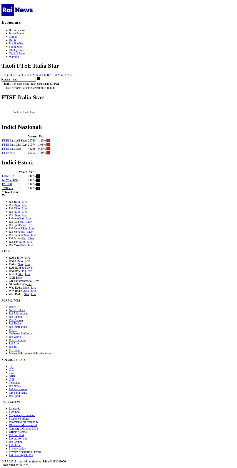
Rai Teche (15, 323)
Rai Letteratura (17, 340)
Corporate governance (22, 415)
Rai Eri (13, 330)
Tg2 (11, 369)
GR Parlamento (18, 392)
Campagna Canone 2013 (23, 428)
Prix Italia (14, 350)
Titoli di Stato (17, 53)
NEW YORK (10, 180)
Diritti (12, 40)
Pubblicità (15, 445)
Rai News (15, 386)
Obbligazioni (16, 50)
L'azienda (14, 408)
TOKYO (7, 188)
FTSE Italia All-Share (14, 140)
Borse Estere (16, 33)
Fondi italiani (16, 43)
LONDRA (8, 176)
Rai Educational (18, 313)
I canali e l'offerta (19, 418)
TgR (11, 379)
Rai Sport (14, 396)
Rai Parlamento (18, 389)
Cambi (13, 36)
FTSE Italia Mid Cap (14, 144)
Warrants (14, 56)
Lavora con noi (18, 438)
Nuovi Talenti (17, 310)
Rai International (18, 326)
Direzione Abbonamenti (23, 425)
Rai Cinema (16, 320)
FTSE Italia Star (11, 148)
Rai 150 (13, 346)
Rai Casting (16, 441)
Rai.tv (12, 306)
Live (24, 201)
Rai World (15, 336)
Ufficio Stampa (18, 431)
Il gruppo (14, 411)
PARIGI (7, 184)
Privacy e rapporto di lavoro (25, 451)
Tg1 (11, 366)
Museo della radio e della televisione (30, 353)
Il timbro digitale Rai (21, 455)
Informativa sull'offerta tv (23, 421)
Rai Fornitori (16, 435)
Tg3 (11, 372)
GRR (12, 376)
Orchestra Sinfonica (20, 333)
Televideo (14, 382)
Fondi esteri (16, 46)
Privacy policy (17, 448)
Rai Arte (14, 343)
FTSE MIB (8, 152)
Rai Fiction (15, 316)
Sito (17, 201)
